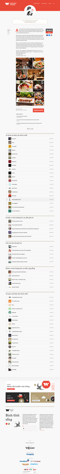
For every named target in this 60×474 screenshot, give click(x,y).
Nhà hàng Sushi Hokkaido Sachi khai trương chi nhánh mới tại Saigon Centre (29, 123)
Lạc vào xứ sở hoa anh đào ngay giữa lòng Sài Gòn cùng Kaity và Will (28, 119)
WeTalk (50, 3)
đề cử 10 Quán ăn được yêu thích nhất (30, 20)
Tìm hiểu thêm (42, 430)
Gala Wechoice (44, 3)
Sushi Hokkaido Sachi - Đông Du (22, 116)
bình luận (30, 129)
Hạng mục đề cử (37, 3)
